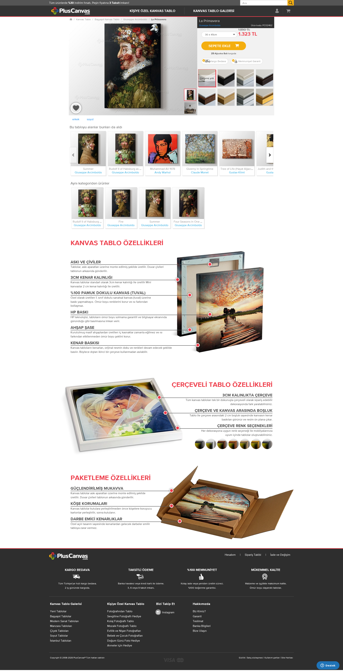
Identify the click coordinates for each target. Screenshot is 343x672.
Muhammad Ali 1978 (162, 168)
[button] (219, 35)
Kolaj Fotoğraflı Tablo (120, 621)
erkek (75, 119)
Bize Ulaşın (200, 630)
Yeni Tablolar (58, 611)
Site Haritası (287, 657)
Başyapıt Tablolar (60, 616)
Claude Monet (200, 172)
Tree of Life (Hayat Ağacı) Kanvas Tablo (244, 168)
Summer (88, 168)
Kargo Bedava (218, 61)
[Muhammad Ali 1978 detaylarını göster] (162, 148)
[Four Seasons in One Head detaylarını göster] (188, 203)
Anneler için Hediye (119, 645)
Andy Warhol (163, 172)
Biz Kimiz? (199, 611)
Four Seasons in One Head (190, 221)
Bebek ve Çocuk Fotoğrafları (125, 635)
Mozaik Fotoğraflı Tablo (121, 625)
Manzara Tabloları (61, 625)
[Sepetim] (288, 11)
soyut (90, 119)
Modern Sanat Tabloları (64, 621)
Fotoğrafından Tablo (119, 611)
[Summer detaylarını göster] (88, 148)
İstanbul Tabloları (60, 640)
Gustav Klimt (237, 172)
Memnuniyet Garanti (249, 61)
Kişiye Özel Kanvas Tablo (152, 11)
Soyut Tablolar (59, 635)
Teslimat (198, 621)
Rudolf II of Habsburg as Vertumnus (131, 168)
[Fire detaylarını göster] (121, 203)
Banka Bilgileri (202, 625)
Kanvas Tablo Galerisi (213, 11)
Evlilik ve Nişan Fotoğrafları (124, 630)
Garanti (197, 616)
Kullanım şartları (272, 657)
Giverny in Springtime (199, 168)
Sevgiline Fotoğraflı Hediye (124, 616)
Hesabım (230, 554)
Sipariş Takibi (253, 554)
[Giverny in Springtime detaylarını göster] (199, 148)
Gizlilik (242, 657)
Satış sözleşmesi (255, 657)
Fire (121, 221)
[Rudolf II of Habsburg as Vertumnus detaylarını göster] (125, 148)
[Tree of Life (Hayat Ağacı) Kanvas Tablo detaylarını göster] (236, 148)
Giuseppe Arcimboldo (209, 25)
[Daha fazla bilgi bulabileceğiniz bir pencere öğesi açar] (328, 665)
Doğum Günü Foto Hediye (123, 640)
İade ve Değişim (280, 554)
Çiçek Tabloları (59, 630)
